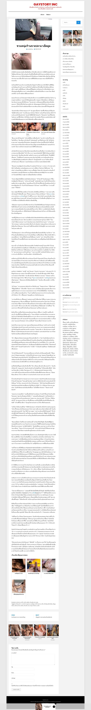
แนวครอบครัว (65, 109)
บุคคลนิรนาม (65, 297)
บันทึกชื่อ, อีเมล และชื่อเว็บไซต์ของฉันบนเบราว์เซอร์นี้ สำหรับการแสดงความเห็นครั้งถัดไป (32, 685)
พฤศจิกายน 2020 (66, 271)
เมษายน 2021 (65, 258)
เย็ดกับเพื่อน (50, 604)
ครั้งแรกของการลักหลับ (67, 61)
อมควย (50, 194)
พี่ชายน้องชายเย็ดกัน (68, 332)
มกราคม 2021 (66, 266)
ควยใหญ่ (21, 196)
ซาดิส (70, 328)
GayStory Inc (45, 4)
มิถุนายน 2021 (66, 253)
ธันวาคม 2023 (66, 172)
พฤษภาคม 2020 (66, 287)
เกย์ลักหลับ (65, 93)
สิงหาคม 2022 (66, 215)
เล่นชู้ (37, 602)
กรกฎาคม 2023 (66, 186)
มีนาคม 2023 (65, 196)
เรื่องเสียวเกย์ (32, 602)
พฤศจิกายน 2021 (66, 239)
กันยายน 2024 (66, 154)
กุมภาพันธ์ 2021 (66, 263)
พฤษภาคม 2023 (66, 191)
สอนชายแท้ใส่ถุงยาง (67, 64)
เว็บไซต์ (13, 678)
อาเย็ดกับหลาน (75, 338)
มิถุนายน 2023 (66, 188)
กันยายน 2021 (66, 245)
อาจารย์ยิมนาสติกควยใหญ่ (68, 58)
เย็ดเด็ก (28, 602)
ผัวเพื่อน (73, 330)
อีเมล (13, 672)
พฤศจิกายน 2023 (66, 175)
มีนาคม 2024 (65, 164)
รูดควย (35, 278)
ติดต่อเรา (48, 14)
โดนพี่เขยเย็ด (70, 355)
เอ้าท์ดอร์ (34, 605)
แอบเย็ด (37, 605)
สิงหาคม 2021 (66, 247)
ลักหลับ (74, 334)
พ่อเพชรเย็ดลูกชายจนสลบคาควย (69, 72)
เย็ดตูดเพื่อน (70, 346)
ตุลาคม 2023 (65, 178)
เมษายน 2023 (66, 194)
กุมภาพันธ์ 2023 (66, 199)
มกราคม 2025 (66, 151)
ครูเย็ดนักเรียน (71, 324)
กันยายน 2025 (66, 146)
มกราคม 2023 (66, 202)
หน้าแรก (42, 14)
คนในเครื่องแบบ (66, 85)
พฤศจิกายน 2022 (66, 207)
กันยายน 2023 (66, 180)
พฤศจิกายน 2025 (66, 140)
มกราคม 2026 (66, 135)
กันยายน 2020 (66, 277)
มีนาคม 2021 (65, 261)
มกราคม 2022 (66, 234)
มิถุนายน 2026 (66, 124)
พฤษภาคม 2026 (66, 127)
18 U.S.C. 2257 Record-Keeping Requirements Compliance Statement (46, 701)
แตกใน (64, 353)
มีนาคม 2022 (65, 228)
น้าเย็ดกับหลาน (66, 330)
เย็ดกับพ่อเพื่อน (66, 344)
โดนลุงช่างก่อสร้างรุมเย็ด (72, 302)
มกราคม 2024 (66, 170)
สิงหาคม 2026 (66, 119)
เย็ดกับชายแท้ (72, 342)
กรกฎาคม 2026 (66, 122)
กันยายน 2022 (66, 212)
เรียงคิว (76, 348)
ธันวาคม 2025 (66, 138)
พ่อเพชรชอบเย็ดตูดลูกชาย (68, 69)
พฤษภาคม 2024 (66, 159)
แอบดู (75, 353)
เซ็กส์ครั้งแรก (69, 340)
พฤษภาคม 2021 (66, 255)
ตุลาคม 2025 (65, 143)
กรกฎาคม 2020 (66, 282)
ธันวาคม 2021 (66, 236)
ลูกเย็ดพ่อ (71, 336)
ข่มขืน (64, 82)
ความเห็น (14, 653)
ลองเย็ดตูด (32, 604)
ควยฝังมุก (65, 326)
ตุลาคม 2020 (65, 274)
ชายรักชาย (18, 602)
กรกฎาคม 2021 (66, 250)
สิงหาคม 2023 (66, 183)
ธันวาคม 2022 (66, 204)
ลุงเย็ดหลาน (66, 336)
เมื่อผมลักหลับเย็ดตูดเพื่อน (72, 309)
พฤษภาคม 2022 (66, 223)
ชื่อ (12, 667)
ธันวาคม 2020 (66, 269)
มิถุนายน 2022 (66, 220)
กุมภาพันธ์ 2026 (66, 132)
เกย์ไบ (25, 602)
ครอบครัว (65, 324)
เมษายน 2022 (66, 226)
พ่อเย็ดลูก (76, 332)
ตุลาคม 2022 (65, 210)
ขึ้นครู (64, 322)
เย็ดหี (34, 493)
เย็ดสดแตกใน (17, 605)
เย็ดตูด (48, 278)
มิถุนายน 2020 (66, 285)
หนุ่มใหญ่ (65, 338)
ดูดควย (28, 604)
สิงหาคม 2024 (66, 156)
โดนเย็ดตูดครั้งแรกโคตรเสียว (69, 66)
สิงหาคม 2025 (66, 148)
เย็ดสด (13, 605)
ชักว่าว (20, 604)
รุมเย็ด (64, 334)
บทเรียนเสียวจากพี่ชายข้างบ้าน (69, 56)
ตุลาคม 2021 (65, 242)
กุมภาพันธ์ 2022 (66, 231)
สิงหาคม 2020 (66, 279)
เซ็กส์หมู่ (45, 604)
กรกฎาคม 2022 (66, 218)
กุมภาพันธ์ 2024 (66, 167)
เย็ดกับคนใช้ (66, 342)
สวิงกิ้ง (22, 602)
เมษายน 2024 (66, 162)
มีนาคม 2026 (65, 130)
